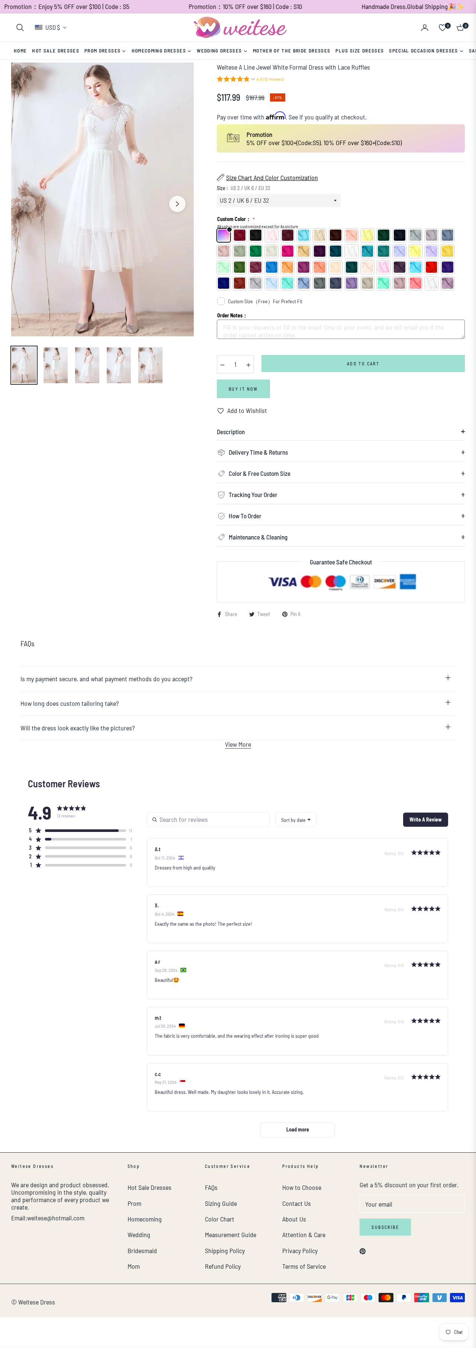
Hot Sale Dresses (149, 1187)
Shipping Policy (225, 1250)
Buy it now (243, 388)
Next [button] (177, 204)
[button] (20, 27)
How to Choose (301, 1187)
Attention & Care (303, 1234)
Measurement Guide (230, 1234)
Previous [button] (27, 204)
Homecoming (145, 1219)
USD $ (52, 27)
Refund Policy (223, 1266)
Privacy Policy (300, 1250)
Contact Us (296, 1203)
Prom (134, 1203)
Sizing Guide (221, 1203)
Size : (243, 188)
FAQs (211, 1187)
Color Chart (219, 1219)
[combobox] (295, 819)
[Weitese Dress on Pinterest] (363, 1250)
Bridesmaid (142, 1250)
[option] (102, 200)
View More (238, 744)
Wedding (139, 1234)
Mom (134, 1266)
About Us (294, 1219)
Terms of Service (304, 1266)
